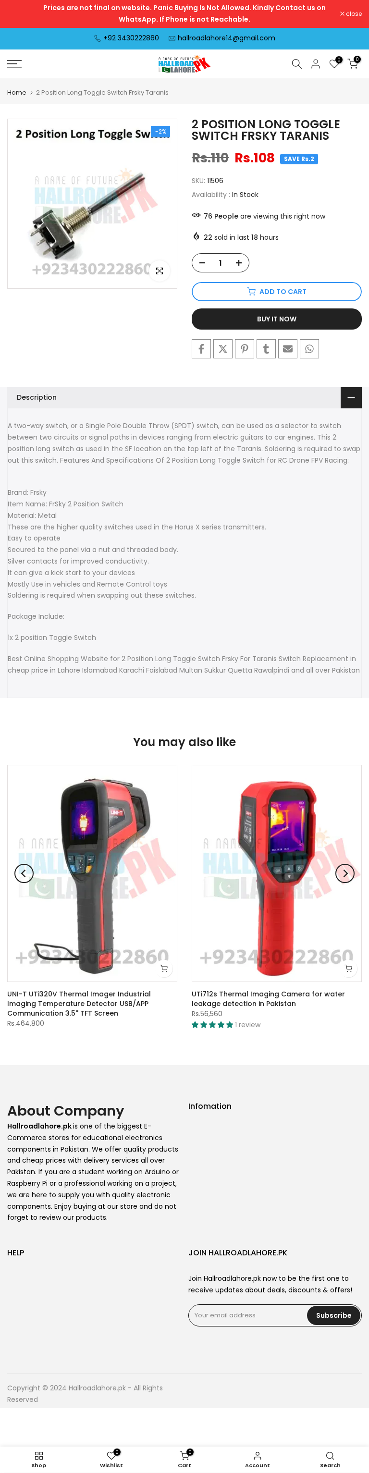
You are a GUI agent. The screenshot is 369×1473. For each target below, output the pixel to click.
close (20, 14)
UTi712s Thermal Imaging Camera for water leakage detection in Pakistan (268, 999)
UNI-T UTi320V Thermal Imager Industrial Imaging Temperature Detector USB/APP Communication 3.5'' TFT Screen (79, 1004)
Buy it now (276, 319)
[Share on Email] (287, 348)
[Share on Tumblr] (266, 348)
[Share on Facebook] (201, 348)
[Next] (345, 873)
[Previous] (24, 873)
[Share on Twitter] (223, 348)
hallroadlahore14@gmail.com (226, 38)
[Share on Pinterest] (244, 348)
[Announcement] (184, 13)
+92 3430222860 (131, 38)
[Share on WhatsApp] (309, 348)
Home (16, 92)
